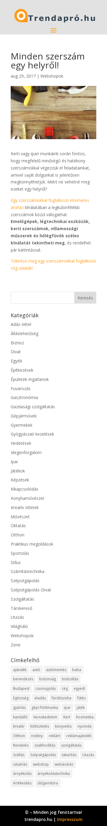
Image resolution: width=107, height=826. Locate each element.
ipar (67, 707)
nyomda (85, 726)
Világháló (19, 626)
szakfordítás (44, 745)
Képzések (20, 480)
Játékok (18, 471)
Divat (16, 351)
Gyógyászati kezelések (32, 434)
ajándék (19, 669)
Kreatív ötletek (25, 507)
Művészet (20, 516)
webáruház (64, 764)
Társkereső (21, 608)
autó (36, 669)
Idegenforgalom (26, 452)
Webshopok (51, 76)
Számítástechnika (27, 571)
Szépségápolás (25, 580)
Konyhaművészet (27, 498)
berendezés (23, 678)
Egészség (21, 698)
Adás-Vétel (21, 324)
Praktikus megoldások (32, 544)
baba (76, 669)
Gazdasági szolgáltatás (33, 406)
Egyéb (16, 361)
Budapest (21, 688)
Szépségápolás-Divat (31, 590)
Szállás (18, 754)
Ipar (14, 461)
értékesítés (22, 783)
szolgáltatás (71, 745)
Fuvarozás (21, 388)
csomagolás (45, 688)
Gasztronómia (24, 397)
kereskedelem (45, 717)
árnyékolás (22, 773)
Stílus (16, 562)
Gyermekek (21, 425)
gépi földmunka (45, 707)
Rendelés (21, 745)
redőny (37, 735)
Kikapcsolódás (24, 489)
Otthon (17, 535)
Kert (66, 717)
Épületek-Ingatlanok (30, 379)
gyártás (19, 707)
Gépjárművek (24, 416)
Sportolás (20, 553)
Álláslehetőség (24, 333)
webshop (41, 764)
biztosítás (70, 678)
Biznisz (17, 343)
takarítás (69, 754)
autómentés (56, 669)
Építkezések (22, 370)
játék (81, 707)
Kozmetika (85, 717)
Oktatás (18, 525)
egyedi (79, 688)
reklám (54, 735)
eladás (40, 698)
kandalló (20, 717)
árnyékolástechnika (53, 773)
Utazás (17, 617)
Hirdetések (21, 443)
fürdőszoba (61, 698)
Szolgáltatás (22, 599)
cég (65, 688)
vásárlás (20, 764)
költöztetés (39, 726)
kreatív (18, 726)
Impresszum (70, 819)
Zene (16, 645)
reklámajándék (78, 735)
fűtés (81, 698)
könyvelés (63, 726)
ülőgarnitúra (47, 783)
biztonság (47, 678)
